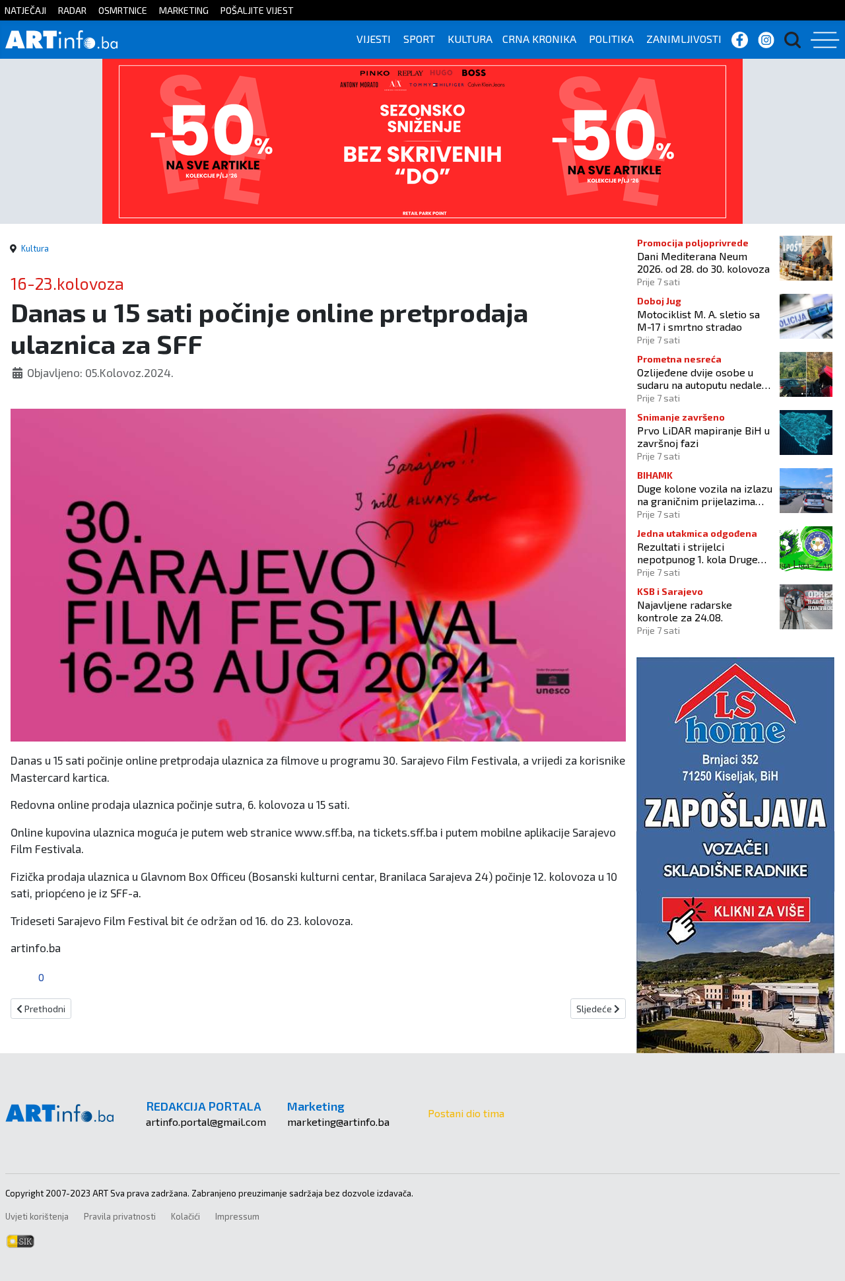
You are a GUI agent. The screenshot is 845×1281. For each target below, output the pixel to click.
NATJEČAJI (25, 10)
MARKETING (184, 10)
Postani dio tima (466, 1113)
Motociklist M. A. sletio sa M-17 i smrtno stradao (698, 320)
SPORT (419, 38)
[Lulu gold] (422, 139)
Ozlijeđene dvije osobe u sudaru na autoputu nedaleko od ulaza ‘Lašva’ (705, 378)
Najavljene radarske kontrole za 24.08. (684, 610)
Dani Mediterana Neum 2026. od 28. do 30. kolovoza (703, 262)
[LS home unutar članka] (735, 853)
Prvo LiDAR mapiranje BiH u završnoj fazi (703, 436)
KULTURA (470, 38)
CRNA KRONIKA (539, 38)
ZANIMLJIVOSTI (684, 38)
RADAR (72, 10)
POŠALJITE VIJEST (257, 10)
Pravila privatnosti (120, 1216)
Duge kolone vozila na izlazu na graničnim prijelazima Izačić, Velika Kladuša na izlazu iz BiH (704, 494)
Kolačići (185, 1216)
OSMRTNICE (122, 10)
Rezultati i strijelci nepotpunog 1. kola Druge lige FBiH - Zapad (697, 552)
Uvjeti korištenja (37, 1216)
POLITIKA (611, 38)
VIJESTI (373, 38)
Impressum (237, 1216)
